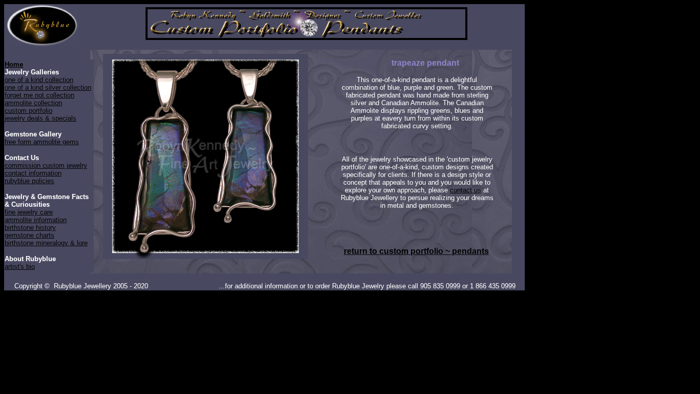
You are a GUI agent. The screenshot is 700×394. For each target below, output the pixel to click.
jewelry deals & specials (40, 118)
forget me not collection (39, 95)
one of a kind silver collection (48, 87)
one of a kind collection (39, 80)
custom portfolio (28, 110)
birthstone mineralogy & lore (46, 243)
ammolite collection (33, 103)
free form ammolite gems (42, 142)
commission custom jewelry (46, 165)
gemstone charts (29, 235)
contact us (465, 190)
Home (14, 64)
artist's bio (20, 266)
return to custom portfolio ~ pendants (416, 251)
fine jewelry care (29, 212)
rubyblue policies (29, 181)
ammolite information (36, 220)
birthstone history (30, 227)
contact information (33, 173)
